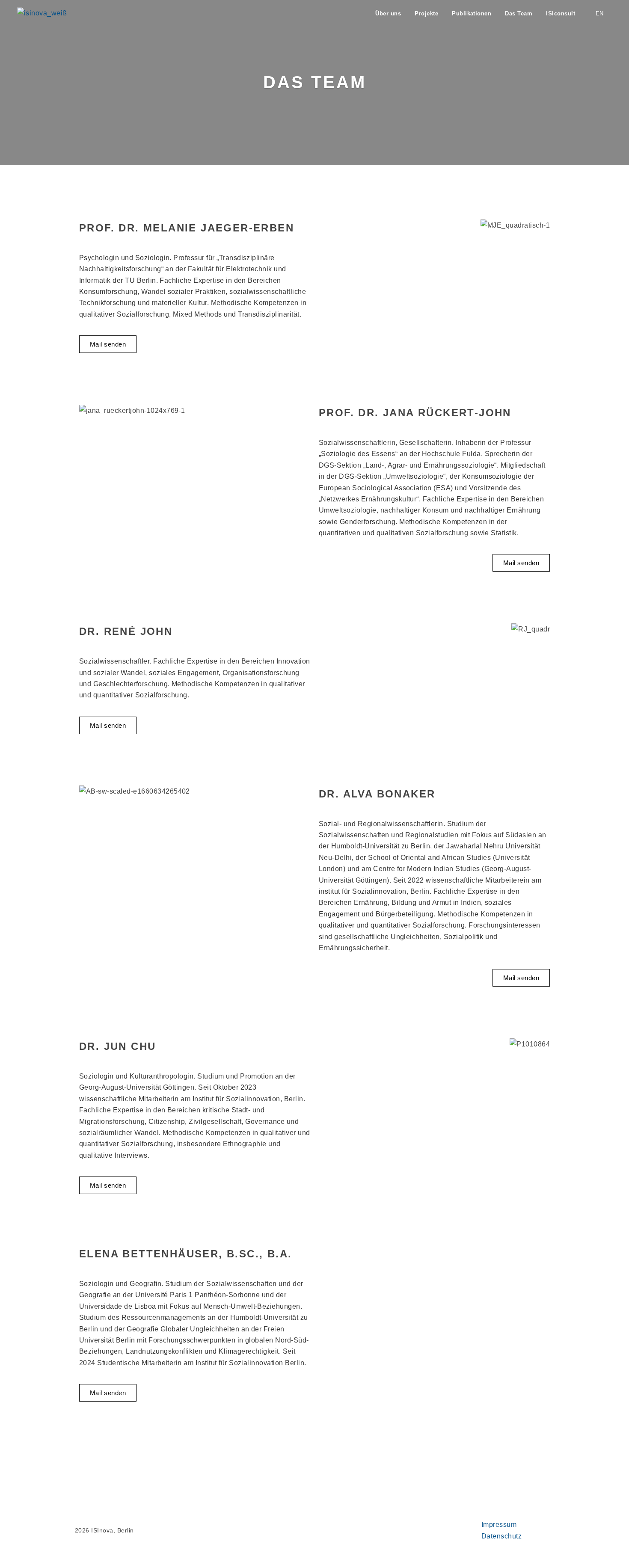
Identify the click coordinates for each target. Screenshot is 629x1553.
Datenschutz (501, 1536)
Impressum (498, 1524)
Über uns (388, 13)
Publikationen (471, 13)
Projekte (426, 13)
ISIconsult (560, 13)
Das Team (518, 13)
